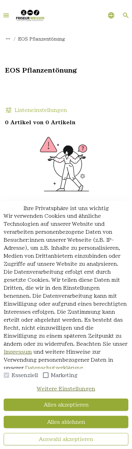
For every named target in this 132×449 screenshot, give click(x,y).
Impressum (18, 351)
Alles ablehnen (66, 421)
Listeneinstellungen (41, 110)
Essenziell (25, 375)
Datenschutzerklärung (54, 367)
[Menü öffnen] (6, 15)
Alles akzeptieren (66, 404)
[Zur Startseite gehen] (30, 15)
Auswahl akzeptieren (66, 439)
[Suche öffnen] (126, 15)
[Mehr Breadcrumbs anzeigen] (8, 39)
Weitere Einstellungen (66, 388)
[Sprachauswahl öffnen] (111, 15)
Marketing (64, 375)
